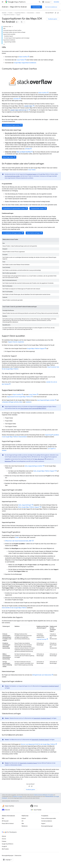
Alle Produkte (5, 849)
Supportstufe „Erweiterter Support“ (50, 686)
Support (18, 14)
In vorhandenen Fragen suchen (11, 125)
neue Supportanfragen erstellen (46, 400)
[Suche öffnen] (40, 2)
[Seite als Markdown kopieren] (21, 22)
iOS (22, 821)
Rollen (17, 537)
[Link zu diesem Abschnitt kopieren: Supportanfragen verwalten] (23, 490)
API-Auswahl (5, 821)
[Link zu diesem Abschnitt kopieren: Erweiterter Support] (18, 356)
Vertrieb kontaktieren (51, 7)
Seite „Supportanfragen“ (25, 505)
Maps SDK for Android (18, 7)
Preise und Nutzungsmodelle (48, 818)
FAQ (3, 818)
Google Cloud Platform (7, 844)
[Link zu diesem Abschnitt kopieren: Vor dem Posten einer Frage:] (21, 116)
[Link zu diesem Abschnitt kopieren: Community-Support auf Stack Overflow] (38, 69)
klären (20, 402)
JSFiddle (27, 149)
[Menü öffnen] (2, 2)
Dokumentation (30, 12)
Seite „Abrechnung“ (39, 459)
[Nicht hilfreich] (58, 13)
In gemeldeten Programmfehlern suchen (14, 208)
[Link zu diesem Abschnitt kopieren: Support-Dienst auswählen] (26, 336)
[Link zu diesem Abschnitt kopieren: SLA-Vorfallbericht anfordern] (24, 735)
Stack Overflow (23, 56)
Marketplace (8, 461)
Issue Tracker (20, 60)
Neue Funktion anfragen (33, 233)
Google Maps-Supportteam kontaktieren (25, 62)
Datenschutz (18, 855)
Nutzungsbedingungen (47, 826)
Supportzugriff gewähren (52, 435)
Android (5, 7)
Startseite (4, 12)
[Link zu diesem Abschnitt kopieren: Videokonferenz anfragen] (22, 714)
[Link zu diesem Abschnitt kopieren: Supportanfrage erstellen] (22, 441)
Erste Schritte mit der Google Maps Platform (14, 607)
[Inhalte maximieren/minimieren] (12, 27)
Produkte (10, 12)
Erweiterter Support (31, 174)
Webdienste (25, 826)
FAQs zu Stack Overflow (23, 152)
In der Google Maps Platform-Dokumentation (14, 437)
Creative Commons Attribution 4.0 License (43, 794)
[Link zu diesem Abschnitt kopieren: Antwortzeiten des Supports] (24, 617)
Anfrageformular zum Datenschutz (41, 675)
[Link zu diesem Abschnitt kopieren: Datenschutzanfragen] (16, 671)
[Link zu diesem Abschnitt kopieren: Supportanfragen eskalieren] (24, 682)
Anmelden (56, 2)
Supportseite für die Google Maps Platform (19, 396)
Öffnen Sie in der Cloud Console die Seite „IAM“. (18, 541)
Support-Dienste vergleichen (16, 342)
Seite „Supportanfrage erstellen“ (33, 466)
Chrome (4, 838)
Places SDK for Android (8, 823)
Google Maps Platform (20, 12)
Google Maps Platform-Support (35, 348)
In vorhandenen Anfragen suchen (12, 233)
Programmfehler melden (37, 208)
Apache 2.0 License (17, 796)
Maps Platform (19, 2)
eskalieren (28, 402)
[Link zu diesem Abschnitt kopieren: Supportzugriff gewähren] (21, 532)
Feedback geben (52, 19)
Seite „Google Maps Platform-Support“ (44, 471)
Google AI (4, 846)
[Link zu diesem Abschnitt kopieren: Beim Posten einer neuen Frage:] (23, 130)
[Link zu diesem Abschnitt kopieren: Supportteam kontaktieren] (26, 390)
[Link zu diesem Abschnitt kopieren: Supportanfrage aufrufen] (18, 502)
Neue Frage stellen (8, 157)
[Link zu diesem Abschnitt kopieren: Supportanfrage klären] (16, 522)
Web (23, 823)
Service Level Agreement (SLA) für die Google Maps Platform (38, 744)
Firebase (4, 841)
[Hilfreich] (55, 13)
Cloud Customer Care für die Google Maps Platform (33, 408)
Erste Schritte (36, 7)
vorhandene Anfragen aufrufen (10, 402)
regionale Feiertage (41, 639)
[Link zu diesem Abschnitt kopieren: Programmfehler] (13, 184)
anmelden (16, 98)
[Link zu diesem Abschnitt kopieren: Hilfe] (7, 47)
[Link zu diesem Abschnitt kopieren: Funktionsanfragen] (15, 213)
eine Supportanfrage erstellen (12, 176)
